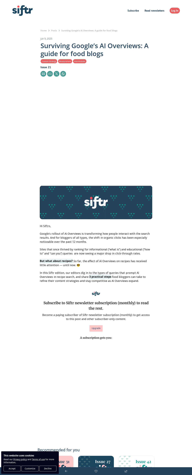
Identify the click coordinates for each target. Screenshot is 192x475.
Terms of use (38, 459)
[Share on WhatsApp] (63, 74)
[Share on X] (56, 74)
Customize (30, 468)
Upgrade (96, 328)
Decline (48, 468)
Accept (12, 468)
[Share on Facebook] (50, 74)
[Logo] (22, 10)
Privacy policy (20, 459)
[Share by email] (43, 74)
